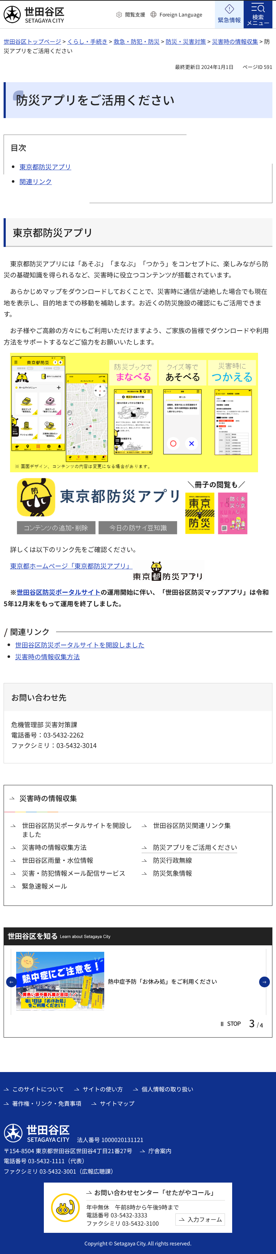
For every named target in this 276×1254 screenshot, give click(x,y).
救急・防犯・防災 (137, 41)
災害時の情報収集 (235, 41)
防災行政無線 (172, 860)
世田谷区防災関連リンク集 (192, 825)
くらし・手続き (87, 41)
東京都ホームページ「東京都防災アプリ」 (71, 565)
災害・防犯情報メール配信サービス (73, 873)
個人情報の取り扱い (167, 1089)
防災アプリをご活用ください (195, 847)
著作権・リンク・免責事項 (46, 1103)
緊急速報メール (44, 885)
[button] (130, 14)
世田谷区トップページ (32, 41)
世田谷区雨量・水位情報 (57, 860)
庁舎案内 (159, 1151)
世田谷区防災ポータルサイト (59, 591)
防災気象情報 (172, 873)
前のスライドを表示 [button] (16, 982)
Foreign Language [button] (181, 14)
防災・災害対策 (186, 41)
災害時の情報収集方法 (47, 656)
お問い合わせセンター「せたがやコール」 (155, 1192)
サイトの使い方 (103, 1089)
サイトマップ (117, 1103)
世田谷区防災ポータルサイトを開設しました (79, 644)
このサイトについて (38, 1089)
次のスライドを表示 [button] (269, 982)
